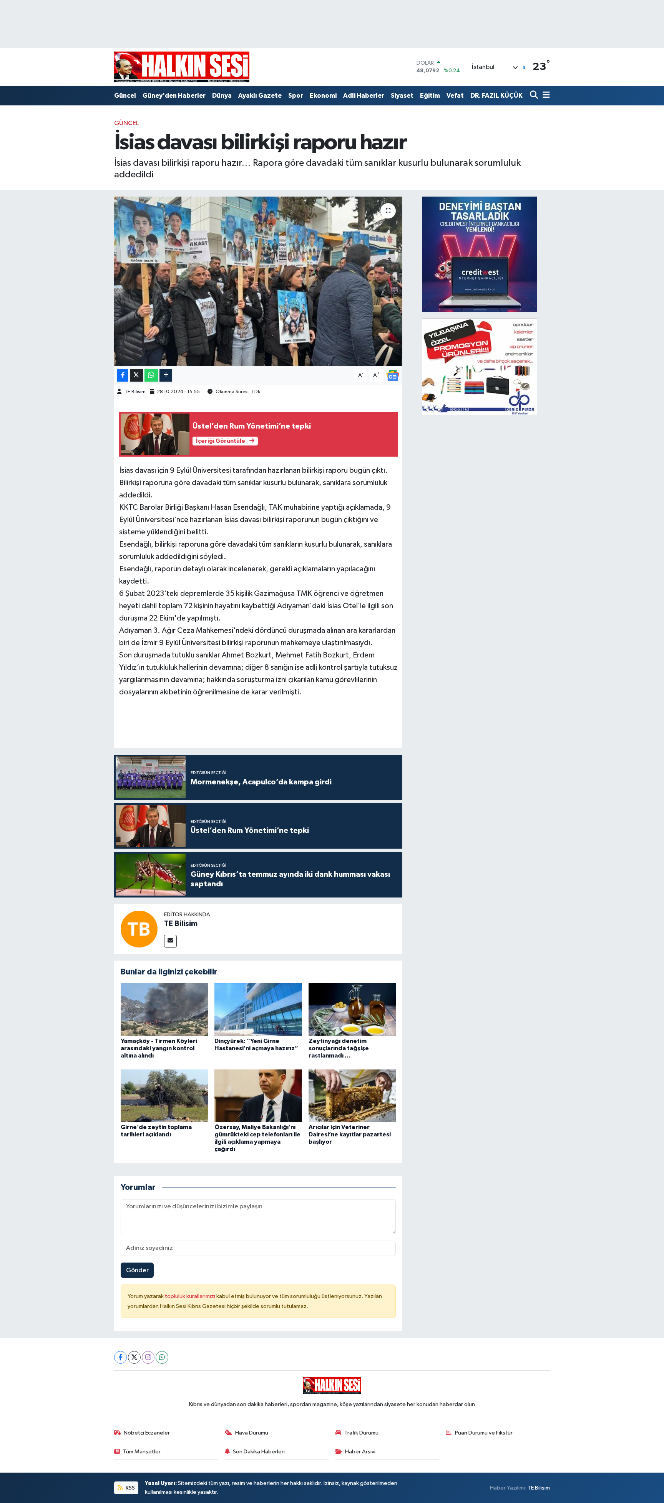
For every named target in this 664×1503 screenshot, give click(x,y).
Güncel (125, 95)
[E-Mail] (170, 941)
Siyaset (402, 95)
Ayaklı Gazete (260, 95)
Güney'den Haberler (174, 95)
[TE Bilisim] (139, 929)
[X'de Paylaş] (136, 375)
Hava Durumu (251, 1433)
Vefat (455, 95)
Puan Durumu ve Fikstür (484, 1433)
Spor (295, 95)
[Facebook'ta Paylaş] (122, 375)
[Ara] (535, 95)
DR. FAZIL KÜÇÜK (496, 95)
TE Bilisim (135, 391)
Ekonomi (323, 95)
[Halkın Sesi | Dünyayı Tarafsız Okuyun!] (181, 66)
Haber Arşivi (360, 1452)
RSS (129, 1488)
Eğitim (430, 95)
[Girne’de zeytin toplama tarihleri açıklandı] (164, 1095)
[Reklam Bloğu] (479, 254)
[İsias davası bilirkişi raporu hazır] (258, 281)
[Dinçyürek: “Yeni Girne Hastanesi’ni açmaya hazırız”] (258, 1009)
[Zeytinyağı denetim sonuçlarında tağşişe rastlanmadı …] (352, 1009)
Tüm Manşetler (142, 1452)
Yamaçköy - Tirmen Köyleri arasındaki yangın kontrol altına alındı (159, 1048)
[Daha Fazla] (165, 375)
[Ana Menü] (545, 95)
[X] (134, 1357)
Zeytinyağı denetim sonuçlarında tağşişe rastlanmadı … (339, 1048)
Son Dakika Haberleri (259, 1452)
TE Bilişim (539, 1488)
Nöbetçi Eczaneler (147, 1433)
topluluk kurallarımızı (190, 1296)
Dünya (222, 95)
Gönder (137, 1270)
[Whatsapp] (162, 1357)
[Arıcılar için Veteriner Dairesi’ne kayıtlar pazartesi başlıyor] (352, 1095)
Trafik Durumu (361, 1433)
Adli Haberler (363, 95)
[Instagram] (148, 1357)
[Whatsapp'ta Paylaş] (151, 375)
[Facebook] (120, 1357)
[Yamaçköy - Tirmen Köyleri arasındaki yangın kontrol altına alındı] (164, 1009)
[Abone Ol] (392, 375)
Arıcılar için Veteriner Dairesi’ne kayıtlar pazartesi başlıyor (350, 1134)
